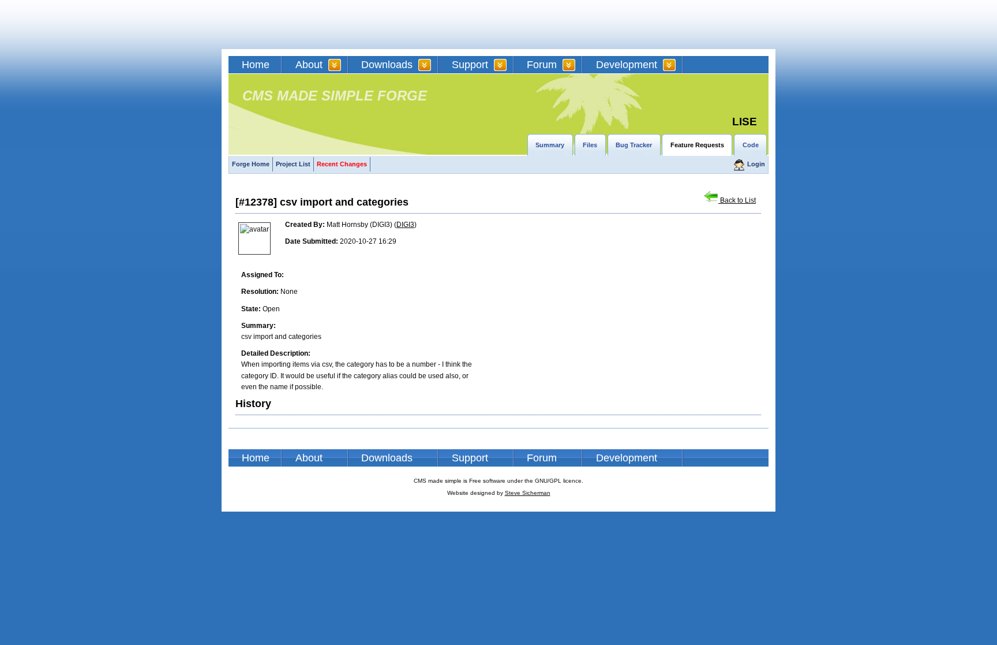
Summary (549, 144)
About (309, 64)
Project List (293, 164)
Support (470, 64)
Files (590, 144)
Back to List (737, 200)
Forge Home (250, 164)
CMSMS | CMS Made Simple (311, 24)
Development (626, 64)
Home (255, 64)
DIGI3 (405, 225)
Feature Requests (697, 144)
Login (756, 164)
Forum (542, 64)
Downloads (387, 64)
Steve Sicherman (527, 493)
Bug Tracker (634, 144)
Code (751, 144)
